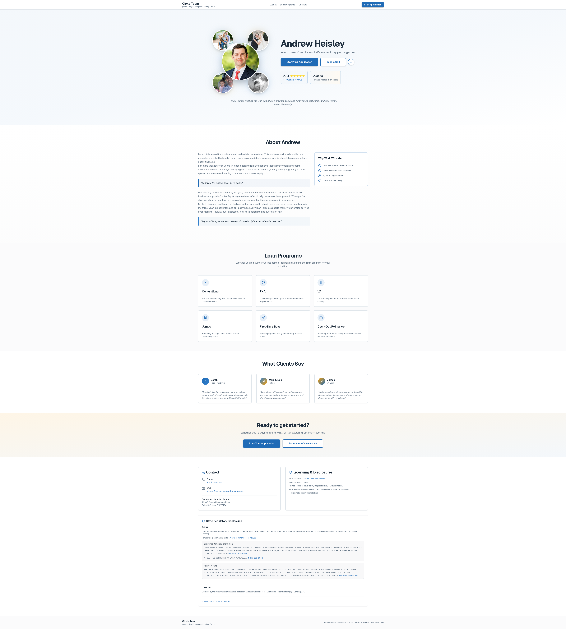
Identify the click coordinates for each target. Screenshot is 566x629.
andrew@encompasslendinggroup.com (225, 491)
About (273, 4)
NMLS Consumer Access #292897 (243, 538)
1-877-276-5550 (255, 558)
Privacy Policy (208, 601)
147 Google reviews (292, 79)
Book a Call (333, 62)
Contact (303, 4)
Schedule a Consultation (303, 443)
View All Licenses (223, 601)
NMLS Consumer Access (315, 479)
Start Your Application (299, 62)
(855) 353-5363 (214, 482)
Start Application (372, 4)
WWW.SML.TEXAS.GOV (237, 553)
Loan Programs (287, 4)
